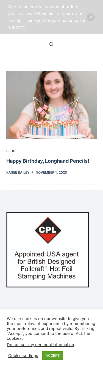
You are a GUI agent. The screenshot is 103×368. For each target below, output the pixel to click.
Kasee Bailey (17, 172)
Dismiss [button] (91, 17)
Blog (10, 151)
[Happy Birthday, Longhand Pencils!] (51, 105)
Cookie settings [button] (23, 355)
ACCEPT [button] (53, 355)
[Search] (51, 44)
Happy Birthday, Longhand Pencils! (47, 161)
